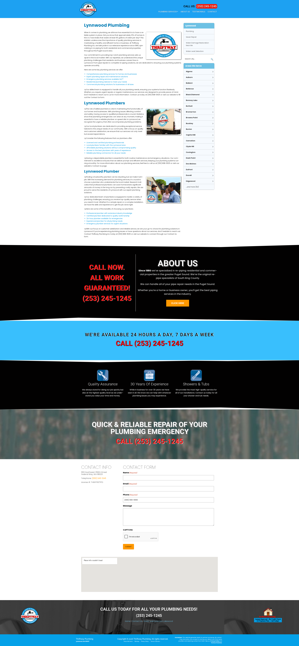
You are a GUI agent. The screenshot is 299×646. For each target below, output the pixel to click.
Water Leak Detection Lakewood (158, 621)
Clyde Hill (190, 146)
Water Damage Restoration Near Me (197, 44)
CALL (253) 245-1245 (149, 343)
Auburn (189, 77)
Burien (189, 129)
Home (127, 621)
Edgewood (190, 181)
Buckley (189, 123)
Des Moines (191, 164)
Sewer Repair (191, 37)
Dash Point (191, 158)
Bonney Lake (191, 100)
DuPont (189, 169)
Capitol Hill (190, 135)
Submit (128, 546)
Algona (189, 71)
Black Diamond (192, 94)
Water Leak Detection (195, 51)
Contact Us (137, 621)
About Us (185, 11)
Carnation (190, 141)
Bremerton (191, 112)
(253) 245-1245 (207, 6)
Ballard (189, 83)
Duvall (189, 175)
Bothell (189, 106)
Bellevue (190, 89)
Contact (212, 11)
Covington (190, 152)
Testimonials (198, 11)
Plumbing (190, 31)
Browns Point (192, 117)
